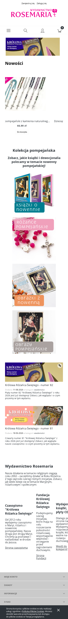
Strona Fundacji (41, 557)
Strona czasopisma (16, 547)
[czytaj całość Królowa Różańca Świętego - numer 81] (59, 409)
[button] (8, 30)
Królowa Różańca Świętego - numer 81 (29, 428)
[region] (34, 46)
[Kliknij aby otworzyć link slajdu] (34, 46)
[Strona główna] (34, 13)
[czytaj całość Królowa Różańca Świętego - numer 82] (59, 365)
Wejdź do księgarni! (61, 548)
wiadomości (39, 389)
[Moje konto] (42, 30)
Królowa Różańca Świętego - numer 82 (29, 385)
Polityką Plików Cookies (33, 611)
